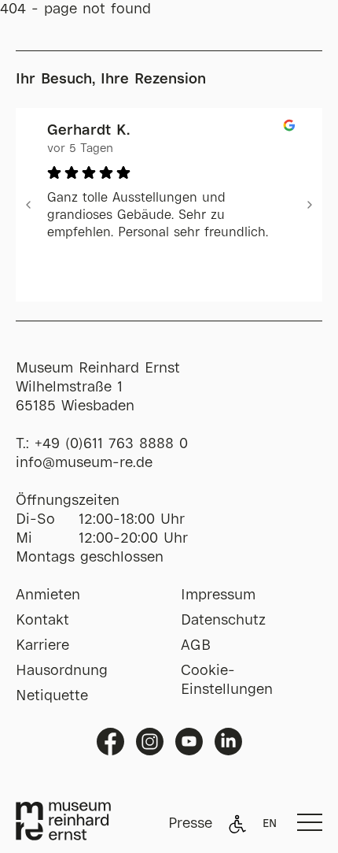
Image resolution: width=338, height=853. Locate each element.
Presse (190, 824)
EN (270, 824)
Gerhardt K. (88, 130)
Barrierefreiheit (237, 824)
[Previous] (28, 204)
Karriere (42, 646)
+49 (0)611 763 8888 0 (111, 444)
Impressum (218, 595)
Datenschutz (223, 620)
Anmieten (48, 595)
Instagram (149, 741)
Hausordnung (62, 671)
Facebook (110, 741)
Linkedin (228, 741)
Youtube (189, 741)
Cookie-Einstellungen (227, 680)
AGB (196, 646)
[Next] (309, 204)
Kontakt (42, 620)
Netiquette (52, 696)
